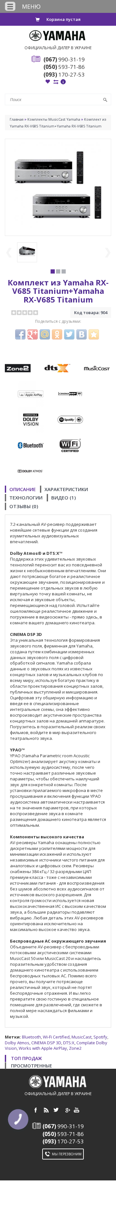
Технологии (26, 497)
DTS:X (68, 1043)
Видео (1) (63, 497)
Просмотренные (31, 1066)
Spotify (100, 1037)
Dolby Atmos (17, 1043)
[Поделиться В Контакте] (81, 334)
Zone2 (75, 1048)
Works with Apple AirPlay (43, 1048)
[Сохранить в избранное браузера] (94, 334)
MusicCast (82, 1037)
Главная (17, 119)
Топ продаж (26, 1058)
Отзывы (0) (23, 506)
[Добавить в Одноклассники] (57, 334)
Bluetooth (31, 1037)
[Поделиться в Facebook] (20, 334)
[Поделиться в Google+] (32, 334)
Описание (22, 489)
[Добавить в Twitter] (69, 334)
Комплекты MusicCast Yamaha (53, 119)
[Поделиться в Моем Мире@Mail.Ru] (45, 334)
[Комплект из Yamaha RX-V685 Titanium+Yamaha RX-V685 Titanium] (58, 187)
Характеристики (66, 489)
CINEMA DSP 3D (46, 1043)
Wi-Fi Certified (56, 1037)
